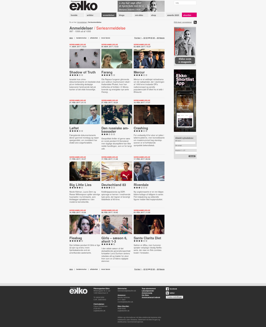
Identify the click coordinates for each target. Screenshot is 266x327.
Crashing (141, 128)
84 (149, 38)
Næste (162, 38)
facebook (173, 288)
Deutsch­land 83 (113, 184)
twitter (172, 293)
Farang (106, 72)
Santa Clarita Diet (147, 238)
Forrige (137, 38)
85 (152, 38)
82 (144, 38)
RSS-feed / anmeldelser (183, 22)
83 (147, 38)
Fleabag (75, 238)
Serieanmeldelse (77, 44)
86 (154, 38)
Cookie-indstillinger (174, 297)
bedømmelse (81, 38)
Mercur (139, 72)
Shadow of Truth (82, 72)
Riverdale (141, 184)
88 (158, 38)
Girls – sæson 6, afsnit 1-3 (114, 240)
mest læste (105, 38)
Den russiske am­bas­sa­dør (115, 130)
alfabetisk (94, 38)
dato (71, 38)
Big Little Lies (80, 184)
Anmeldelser (82, 22)
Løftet (74, 128)
